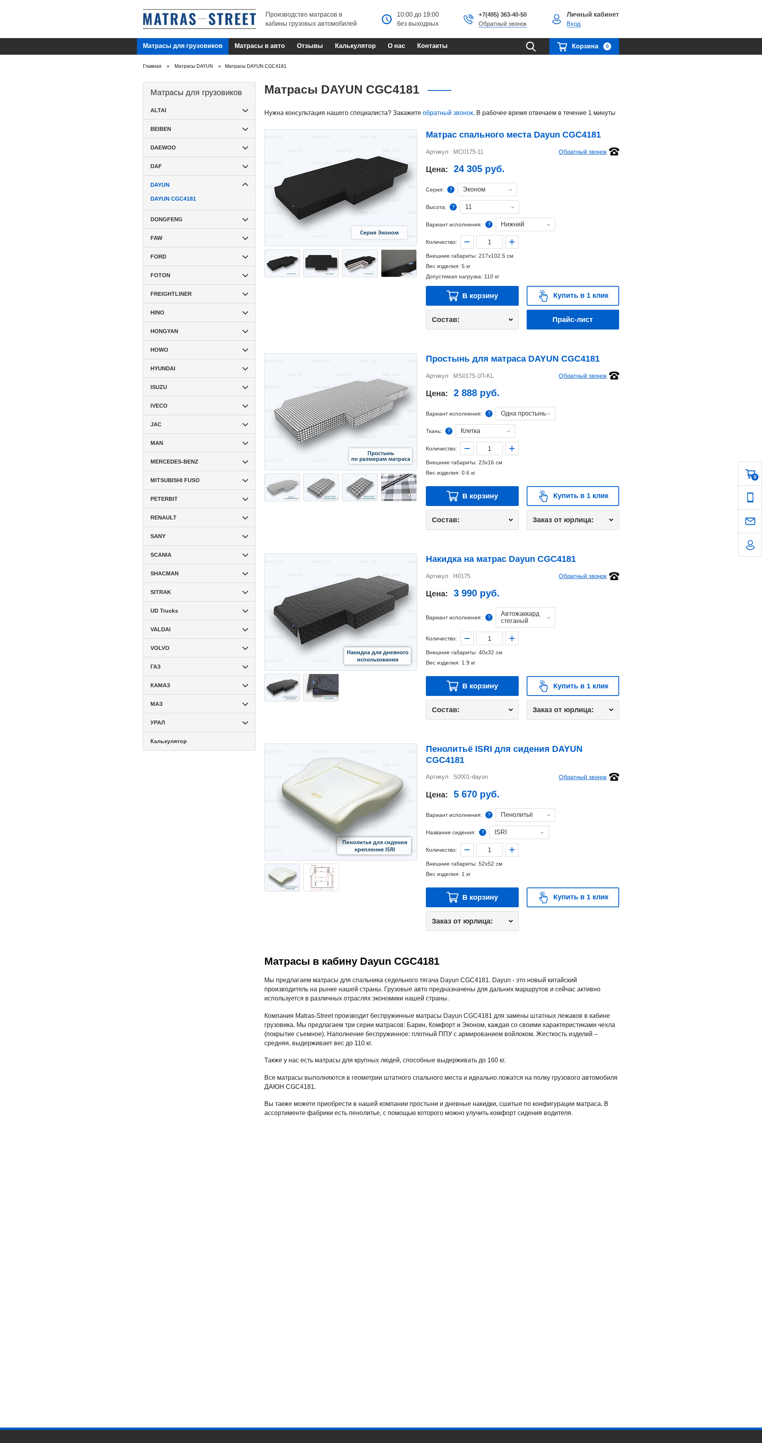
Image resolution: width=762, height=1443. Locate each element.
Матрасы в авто (260, 45)
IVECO (158, 405)
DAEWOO (163, 147)
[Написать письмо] (750, 521)
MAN (156, 443)
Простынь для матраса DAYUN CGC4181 (513, 359)
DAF (156, 166)
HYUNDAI (162, 368)
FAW (156, 238)
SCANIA (160, 555)
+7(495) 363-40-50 (503, 14)
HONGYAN (164, 331)
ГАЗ (155, 666)
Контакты (432, 45)
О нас (396, 45)
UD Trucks (164, 610)
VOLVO (159, 648)
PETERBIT (164, 499)
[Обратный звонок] (750, 497)
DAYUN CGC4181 (173, 198)
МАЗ (156, 704)
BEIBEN (160, 129)
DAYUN (159, 185)
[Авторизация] (750, 545)
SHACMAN (164, 573)
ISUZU (158, 387)
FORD (158, 256)
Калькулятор (355, 45)
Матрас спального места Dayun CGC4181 (513, 135)
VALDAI (160, 629)
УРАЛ (157, 722)
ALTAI (158, 110)
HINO (157, 312)
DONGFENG (166, 219)
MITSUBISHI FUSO (175, 480)
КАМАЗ (160, 685)
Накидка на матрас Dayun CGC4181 (501, 559)
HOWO (159, 350)
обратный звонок (448, 112)
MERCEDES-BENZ (174, 461)
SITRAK (160, 592)
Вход (574, 23)
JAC (156, 424)
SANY (157, 536)
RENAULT (163, 517)
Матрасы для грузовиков (183, 45)
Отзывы (310, 45)
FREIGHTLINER (171, 294)
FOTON (160, 275)
